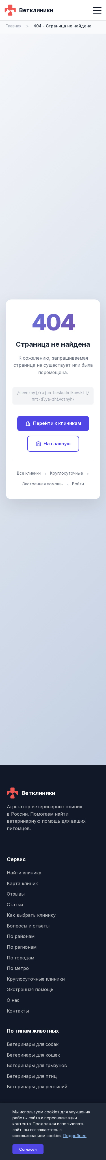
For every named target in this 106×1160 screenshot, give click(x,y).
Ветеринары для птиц (32, 1076)
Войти (78, 483)
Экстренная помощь (42, 483)
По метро (18, 968)
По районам (20, 936)
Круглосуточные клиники (36, 979)
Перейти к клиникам (57, 423)
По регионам (21, 947)
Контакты (18, 1011)
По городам (20, 958)
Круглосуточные (66, 473)
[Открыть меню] (97, 10)
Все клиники (29, 473)
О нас (13, 1000)
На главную (57, 443)
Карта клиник (22, 883)
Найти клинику (24, 873)
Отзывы (16, 894)
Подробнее (74, 1135)
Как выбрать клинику (31, 915)
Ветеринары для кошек (33, 1055)
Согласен (28, 1149)
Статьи (15, 904)
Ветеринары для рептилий (37, 1086)
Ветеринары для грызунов (37, 1065)
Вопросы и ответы (28, 926)
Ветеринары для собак (33, 1044)
